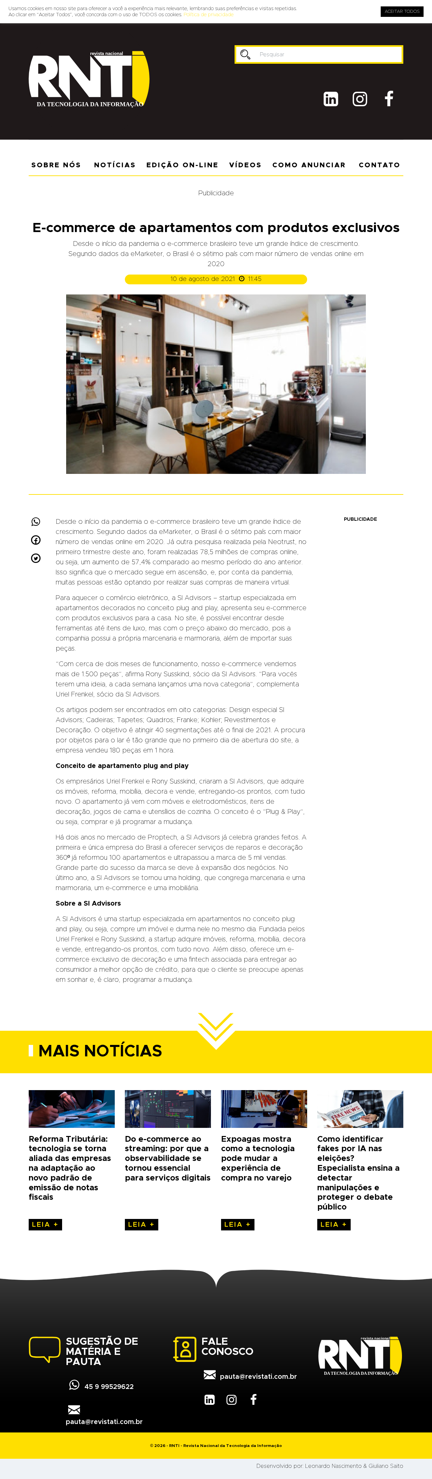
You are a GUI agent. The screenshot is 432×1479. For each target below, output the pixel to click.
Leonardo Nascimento (333, 1466)
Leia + (45, 1224)
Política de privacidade (209, 14)
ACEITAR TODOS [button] (402, 11)
